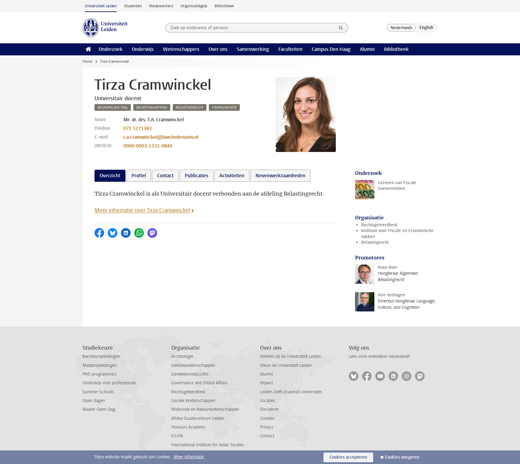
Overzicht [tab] (110, 175)
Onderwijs (142, 49)
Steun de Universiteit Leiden (286, 365)
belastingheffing (151, 107)
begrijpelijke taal (113, 107)
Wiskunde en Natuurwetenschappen (205, 409)
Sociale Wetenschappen (193, 401)
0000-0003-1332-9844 (147, 146)
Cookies (267, 418)
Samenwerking (253, 49)
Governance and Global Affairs (199, 383)
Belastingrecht (375, 242)
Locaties (267, 401)
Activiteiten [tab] (231, 175)
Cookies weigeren (402, 457)
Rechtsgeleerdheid (379, 225)
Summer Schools (98, 392)
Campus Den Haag (331, 49)
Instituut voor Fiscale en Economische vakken (397, 233)
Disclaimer (269, 409)
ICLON (177, 436)
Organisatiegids (194, 5)
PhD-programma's (99, 374)
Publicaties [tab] (196, 175)
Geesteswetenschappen (193, 365)
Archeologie (182, 356)
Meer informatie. (189, 457)
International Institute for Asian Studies (207, 445)
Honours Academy (188, 427)
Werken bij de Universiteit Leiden (290, 356)
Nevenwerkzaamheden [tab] (280, 175)
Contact (267, 436)
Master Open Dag (98, 409)
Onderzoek (110, 49)
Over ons (218, 49)
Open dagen (93, 401)
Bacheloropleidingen (101, 356)
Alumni (367, 49)
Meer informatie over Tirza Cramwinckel (142, 210)
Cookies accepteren (348, 457)
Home (87, 61)
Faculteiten (290, 49)
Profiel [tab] (139, 175)
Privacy (266, 427)
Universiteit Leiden (101, 5)
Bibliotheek (224, 5)
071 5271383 (137, 128)
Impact (266, 383)
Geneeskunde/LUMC (190, 374)
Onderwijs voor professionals (109, 383)
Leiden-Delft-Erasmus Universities (291, 392)
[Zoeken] (341, 27)
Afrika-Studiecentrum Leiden (197, 418)
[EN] (426, 27)
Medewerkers (161, 5)
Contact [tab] (165, 175)
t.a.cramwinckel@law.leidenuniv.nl (160, 137)
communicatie (224, 107)
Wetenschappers (181, 49)
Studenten (133, 5)
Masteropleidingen (99, 365)
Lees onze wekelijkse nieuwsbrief (379, 356)
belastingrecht (189, 107)
